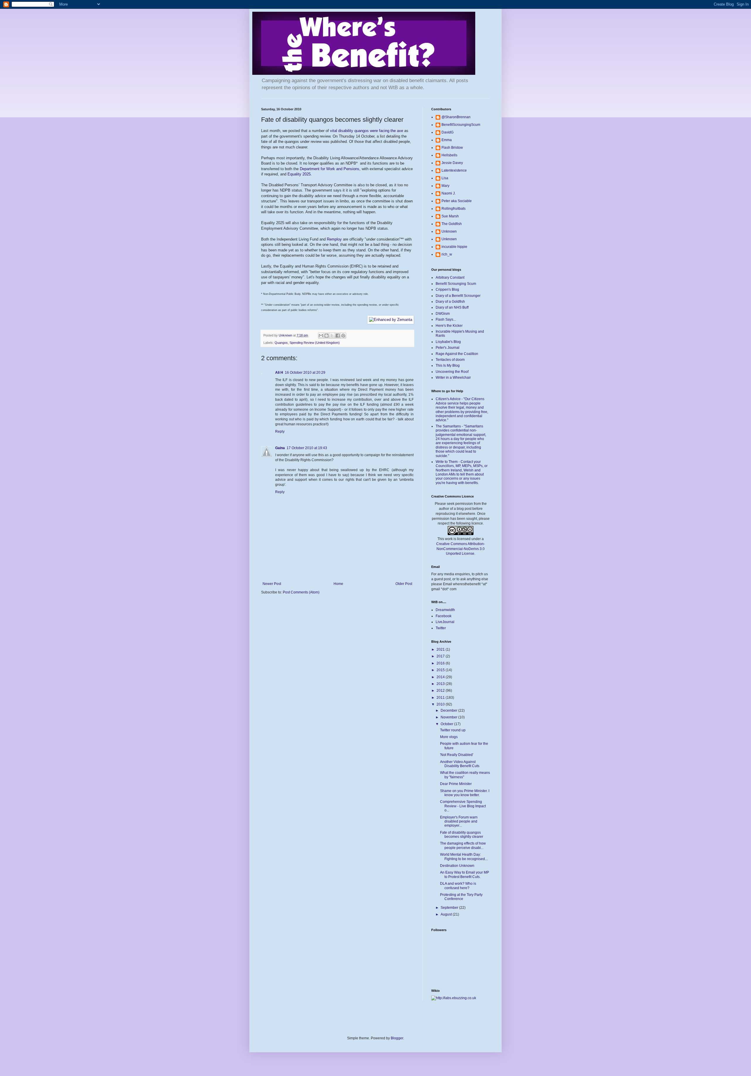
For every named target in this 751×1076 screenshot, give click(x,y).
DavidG (448, 132)
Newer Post (272, 584)
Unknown (449, 231)
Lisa (445, 178)
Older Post (403, 584)
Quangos (281, 342)
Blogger (397, 1038)
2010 (441, 704)
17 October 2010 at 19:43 (307, 448)
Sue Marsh (450, 216)
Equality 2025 (299, 174)
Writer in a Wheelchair (453, 377)
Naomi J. (449, 193)
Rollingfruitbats (454, 209)
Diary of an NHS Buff (452, 307)
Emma (447, 140)
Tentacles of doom (450, 360)
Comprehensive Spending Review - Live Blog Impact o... (463, 806)
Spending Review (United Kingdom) (315, 342)
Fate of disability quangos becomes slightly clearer (461, 834)
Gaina (280, 448)
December (449, 710)
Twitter (441, 628)
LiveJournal (445, 622)
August (447, 914)
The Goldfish (452, 224)
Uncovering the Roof (452, 372)
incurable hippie (454, 247)
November (449, 717)
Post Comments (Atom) (301, 592)
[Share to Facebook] (338, 336)
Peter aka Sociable (457, 201)
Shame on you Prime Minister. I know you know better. (464, 793)
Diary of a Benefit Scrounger (458, 296)
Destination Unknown (457, 866)
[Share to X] (332, 336)
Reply (280, 431)
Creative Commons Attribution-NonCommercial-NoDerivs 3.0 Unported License (460, 549)
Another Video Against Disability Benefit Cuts (459, 764)
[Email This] (321, 336)
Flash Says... (446, 319)
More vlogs (449, 737)
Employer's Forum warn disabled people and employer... (459, 821)
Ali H (279, 372)
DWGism (443, 314)
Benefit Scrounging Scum (456, 284)
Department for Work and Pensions (329, 169)
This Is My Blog (448, 365)
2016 (441, 663)
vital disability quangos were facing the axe (366, 130)
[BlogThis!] (326, 336)
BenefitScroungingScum (461, 125)
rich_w (447, 254)
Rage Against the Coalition (457, 354)
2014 (441, 677)
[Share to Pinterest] (343, 336)
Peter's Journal (447, 348)
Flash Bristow (452, 148)
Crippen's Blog (447, 289)
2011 (441, 698)
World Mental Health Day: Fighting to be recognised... (464, 856)
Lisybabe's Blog (448, 342)
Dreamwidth (445, 610)
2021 (441, 649)
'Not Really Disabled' (456, 755)
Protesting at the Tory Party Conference (461, 897)
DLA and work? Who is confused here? (458, 886)
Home (338, 584)
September (450, 908)
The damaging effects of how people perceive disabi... (463, 845)
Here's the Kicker (449, 326)
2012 (441, 690)
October (447, 724)
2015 (441, 670)
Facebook (443, 616)
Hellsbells (449, 155)
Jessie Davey (452, 163)
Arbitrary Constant (450, 277)
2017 (441, 656)
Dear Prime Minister (456, 784)
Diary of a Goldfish (450, 302)
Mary (445, 186)
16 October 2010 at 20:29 (305, 372)
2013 (441, 684)
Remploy (334, 239)
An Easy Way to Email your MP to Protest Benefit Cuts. (464, 874)
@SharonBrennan (456, 117)
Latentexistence (454, 170)
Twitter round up (453, 730)
